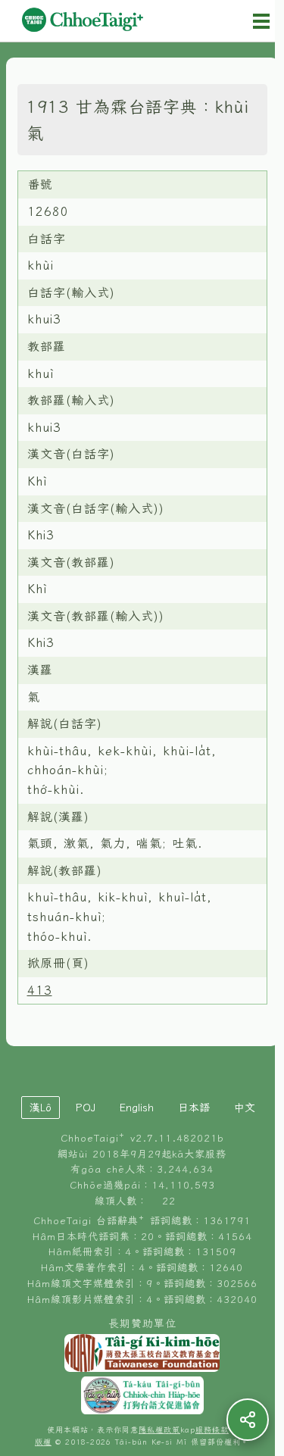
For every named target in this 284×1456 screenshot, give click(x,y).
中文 (244, 1107)
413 (39, 990)
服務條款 (212, 1430)
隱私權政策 (159, 1430)
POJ (85, 1107)
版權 (43, 1442)
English (137, 1107)
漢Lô (40, 1107)
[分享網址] (247, 1419)
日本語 (194, 1107)
